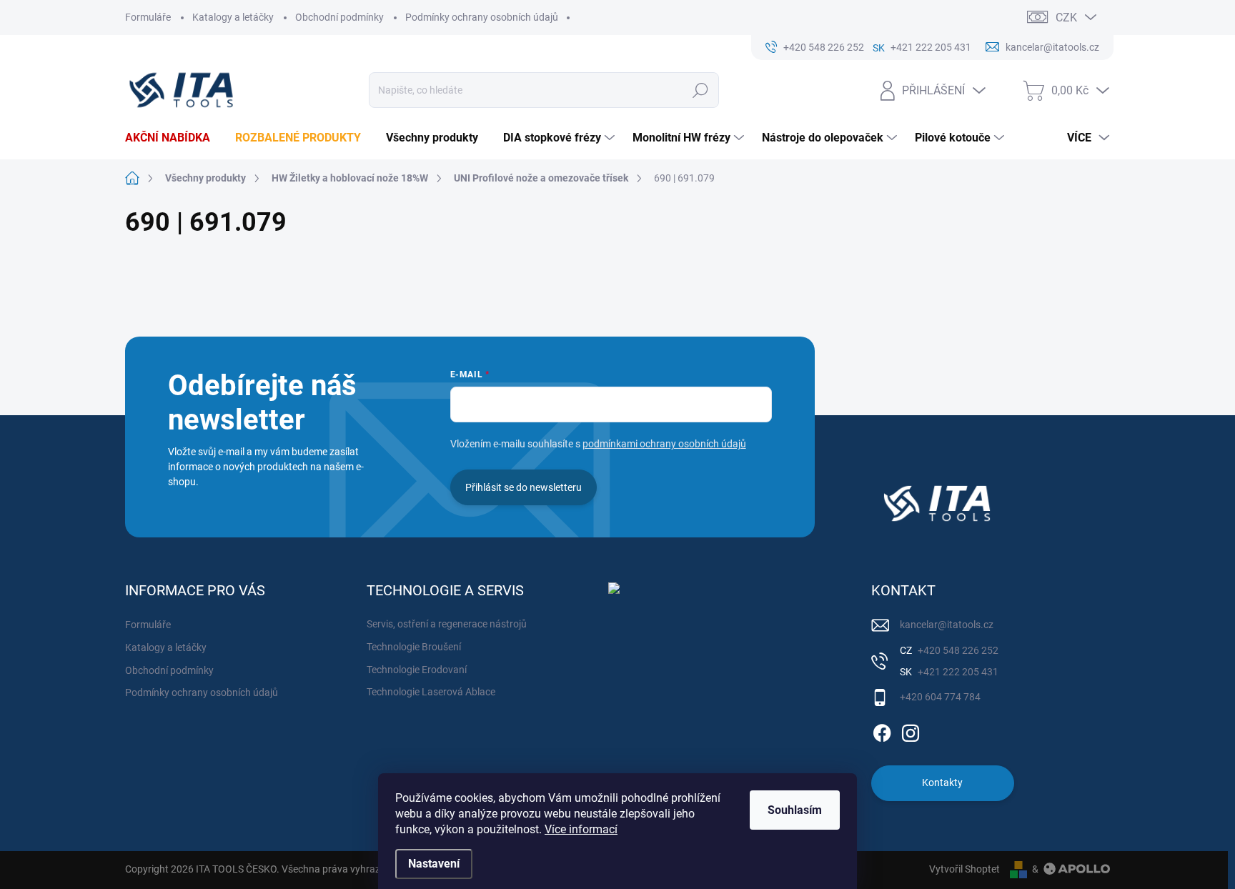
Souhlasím (795, 810)
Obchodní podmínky (339, 17)
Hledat (700, 90)
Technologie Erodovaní (417, 669)
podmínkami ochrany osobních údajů (664, 444)
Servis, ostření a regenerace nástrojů (447, 624)
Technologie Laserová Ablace (431, 691)
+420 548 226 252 (957, 650)
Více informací (581, 829)
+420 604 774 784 (940, 696)
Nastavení (434, 863)
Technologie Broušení (414, 646)
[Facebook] (882, 730)
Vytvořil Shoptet (964, 869)
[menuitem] (173, 137)
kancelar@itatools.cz (946, 624)
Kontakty (942, 782)
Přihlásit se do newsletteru (523, 487)
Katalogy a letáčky (233, 17)
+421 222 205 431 (957, 671)
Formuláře (148, 17)
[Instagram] (910, 730)
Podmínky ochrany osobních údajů (481, 17)
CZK (1066, 17)
